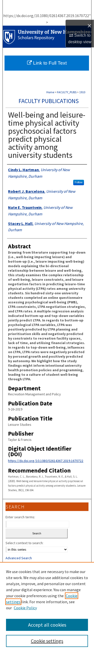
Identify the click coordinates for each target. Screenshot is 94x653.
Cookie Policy (25, 607)
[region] (47, 607)
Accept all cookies (47, 625)
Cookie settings (47, 641)
